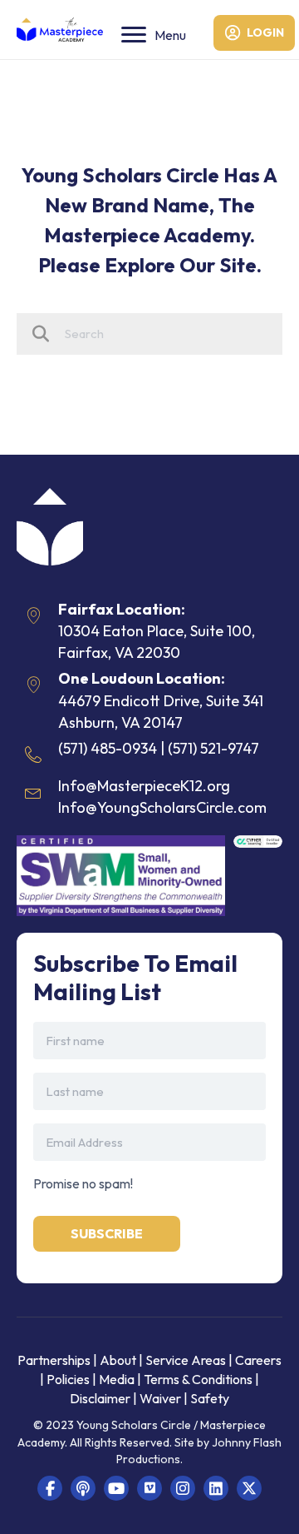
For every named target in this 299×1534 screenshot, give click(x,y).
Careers (258, 1360)
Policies (68, 1379)
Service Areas (185, 1360)
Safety (209, 1398)
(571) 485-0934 (107, 748)
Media (117, 1379)
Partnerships (55, 1360)
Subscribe (107, 1233)
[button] (49, 1488)
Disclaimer (101, 1398)
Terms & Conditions (198, 1379)
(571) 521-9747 (213, 748)
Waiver (160, 1398)
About (118, 1360)
